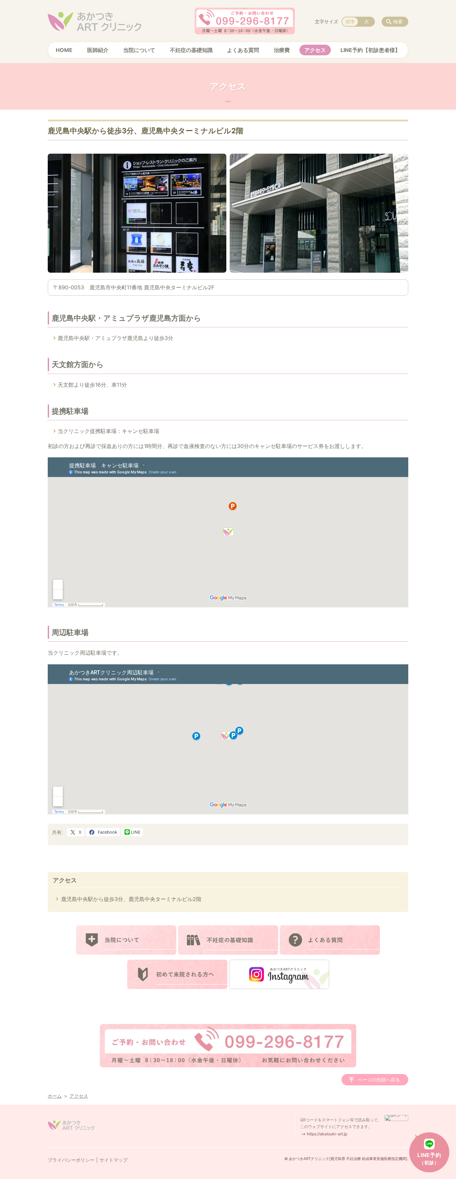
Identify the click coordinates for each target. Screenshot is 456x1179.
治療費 (282, 50)
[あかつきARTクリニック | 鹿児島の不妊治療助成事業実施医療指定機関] (94, 21)
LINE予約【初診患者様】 (370, 50)
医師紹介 (97, 50)
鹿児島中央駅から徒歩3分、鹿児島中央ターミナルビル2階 (131, 899)
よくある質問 (243, 50)
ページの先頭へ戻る (379, 1079)
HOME (64, 50)
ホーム (55, 1096)
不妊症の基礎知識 (191, 50)
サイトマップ (113, 1160)
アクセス (315, 50)
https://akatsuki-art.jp (327, 1133)
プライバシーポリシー (71, 1160)
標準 (350, 21)
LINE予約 (429, 1158)
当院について (139, 50)
